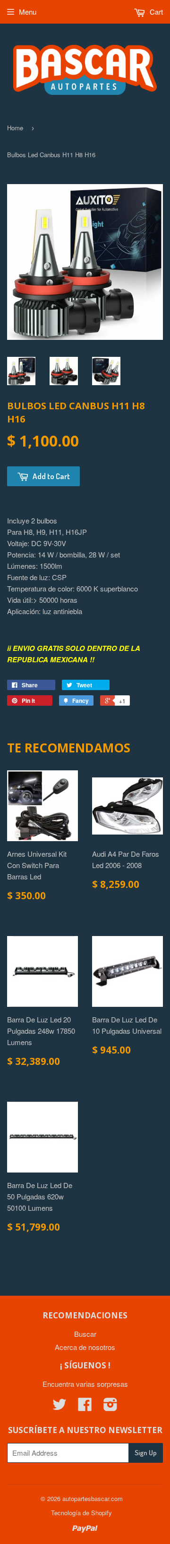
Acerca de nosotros (85, 1347)
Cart (155, 12)
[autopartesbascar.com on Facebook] (85, 1407)
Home (15, 127)
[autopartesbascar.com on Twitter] (59, 1407)
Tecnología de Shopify (81, 1512)
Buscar (85, 1334)
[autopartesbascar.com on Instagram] (110, 1407)
